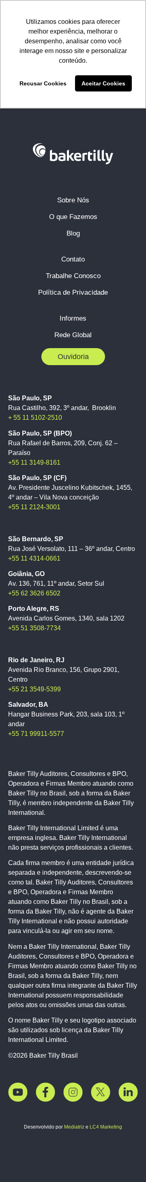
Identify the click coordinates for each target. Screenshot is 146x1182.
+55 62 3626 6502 (34, 593)
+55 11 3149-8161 (34, 462)
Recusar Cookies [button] (43, 83)
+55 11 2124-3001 (34, 507)
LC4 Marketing (106, 1127)
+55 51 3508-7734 (34, 628)
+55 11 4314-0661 (34, 558)
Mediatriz (74, 1127)
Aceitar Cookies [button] (103, 83)
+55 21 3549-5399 (34, 689)
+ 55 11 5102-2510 (35, 417)
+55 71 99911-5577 (36, 733)
